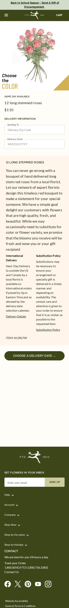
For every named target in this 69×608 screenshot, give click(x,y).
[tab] (34, 55)
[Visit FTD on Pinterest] (29, 584)
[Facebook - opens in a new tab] (9, 584)
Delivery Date (15, 139)
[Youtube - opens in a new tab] (39, 584)
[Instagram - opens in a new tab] (49, 584)
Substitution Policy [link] (48, 329)
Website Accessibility (16, 601)
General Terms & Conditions (20, 606)
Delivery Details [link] (16, 316)
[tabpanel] (34, 55)
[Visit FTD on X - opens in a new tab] (19, 584)
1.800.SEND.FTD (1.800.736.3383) (26, 567)
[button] (6, 15)
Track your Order (15, 563)
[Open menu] (6, 15)
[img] (34, 55)
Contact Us (11, 571)
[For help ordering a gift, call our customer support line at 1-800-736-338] (34, 15)
